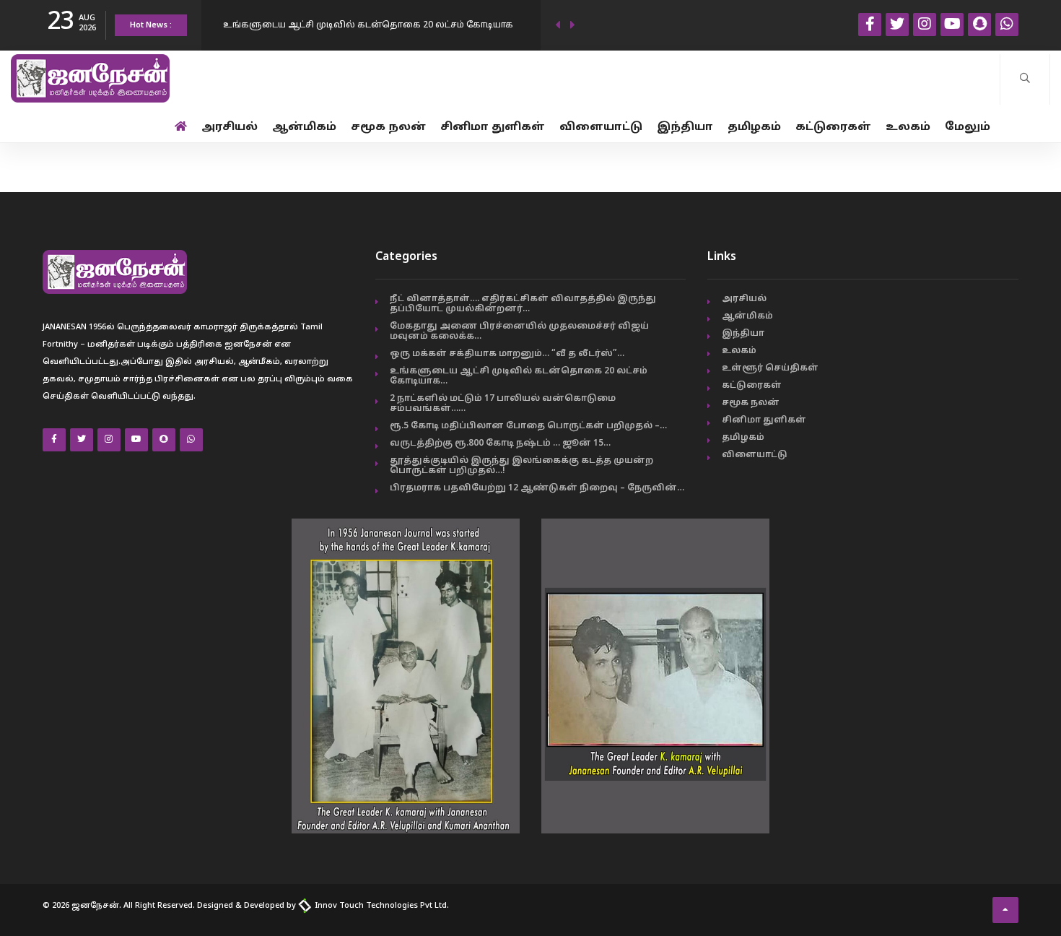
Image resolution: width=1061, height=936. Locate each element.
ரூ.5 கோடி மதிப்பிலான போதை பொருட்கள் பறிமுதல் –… (528, 426)
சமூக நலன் (388, 127)
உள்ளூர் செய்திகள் (770, 368)
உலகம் (908, 127)
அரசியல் (229, 127)
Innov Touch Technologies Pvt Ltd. (381, 906)
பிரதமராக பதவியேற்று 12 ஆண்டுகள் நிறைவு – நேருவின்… (537, 488)
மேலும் (967, 127)
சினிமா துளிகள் (492, 127)
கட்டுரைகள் (833, 127)
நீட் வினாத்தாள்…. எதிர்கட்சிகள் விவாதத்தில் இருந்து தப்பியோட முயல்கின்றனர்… (523, 304)
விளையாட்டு (600, 127)
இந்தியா (685, 127)
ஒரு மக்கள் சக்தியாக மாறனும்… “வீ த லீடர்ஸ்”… (507, 354)
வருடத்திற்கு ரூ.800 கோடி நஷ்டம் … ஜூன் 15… (500, 443)
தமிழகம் (754, 127)
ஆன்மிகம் (304, 127)
